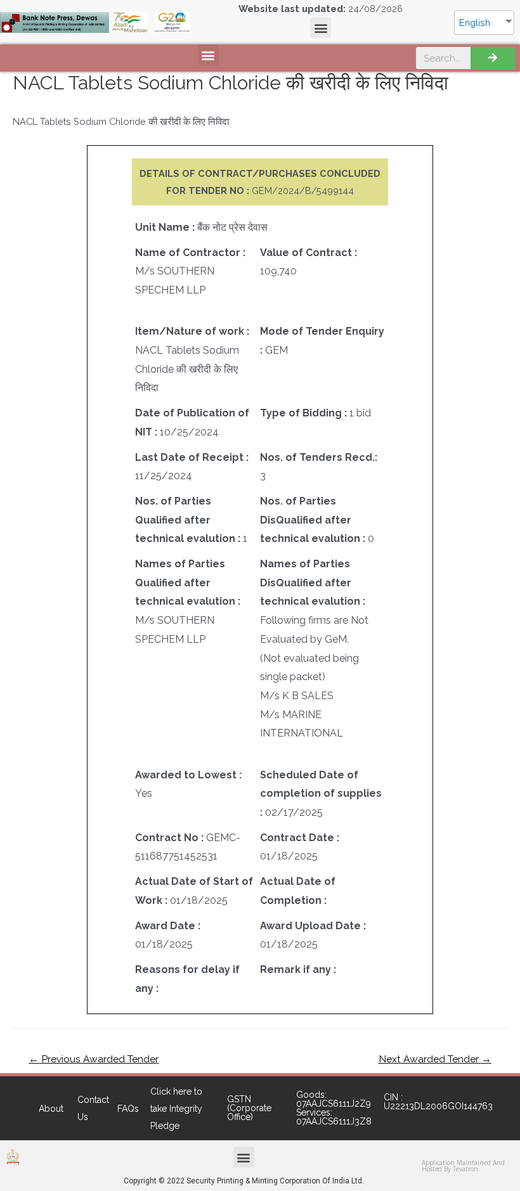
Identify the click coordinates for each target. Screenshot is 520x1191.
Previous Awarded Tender (94, 1059)
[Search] (493, 58)
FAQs (128, 1109)
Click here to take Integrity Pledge (176, 1108)
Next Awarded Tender (435, 1059)
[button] (320, 27)
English (474, 22)
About (51, 1109)
